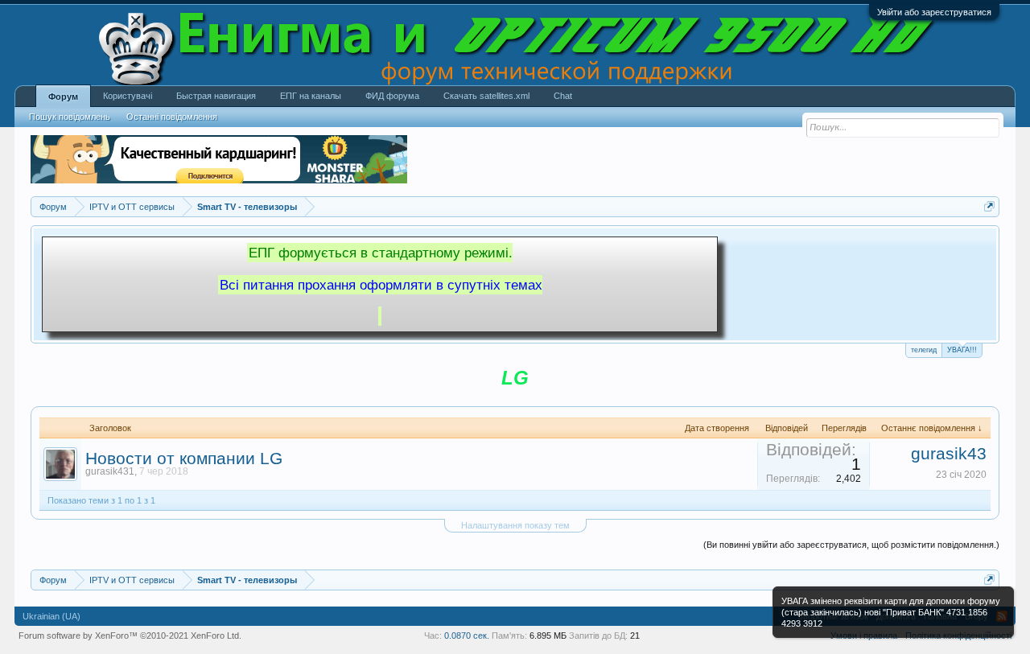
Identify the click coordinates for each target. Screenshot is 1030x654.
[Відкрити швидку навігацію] (989, 206)
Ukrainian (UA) (51, 616)
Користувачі (127, 96)
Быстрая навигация (216, 96)
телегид (924, 350)
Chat (563, 96)
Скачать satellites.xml (486, 96)
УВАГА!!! (962, 350)
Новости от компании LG (183, 458)
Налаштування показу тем (515, 525)
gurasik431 (109, 471)
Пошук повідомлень (69, 116)
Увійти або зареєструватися (934, 12)
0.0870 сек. (466, 635)
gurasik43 (949, 453)
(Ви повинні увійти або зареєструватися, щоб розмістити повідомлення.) (851, 544)
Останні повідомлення (171, 116)
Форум (63, 96)
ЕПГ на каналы (310, 96)
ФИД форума (392, 96)
